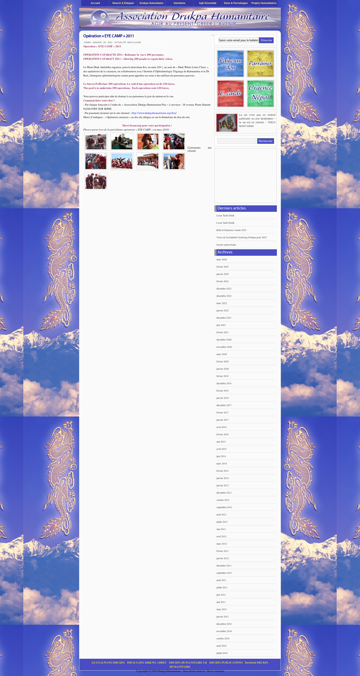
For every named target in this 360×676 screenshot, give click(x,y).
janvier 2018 (222, 397)
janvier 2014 (222, 478)
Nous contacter (215, 671)
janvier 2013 (222, 485)
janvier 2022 (222, 310)
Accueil (95, 3)
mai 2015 (221, 441)
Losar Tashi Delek (225, 215)
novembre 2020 (224, 346)
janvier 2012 (222, 558)
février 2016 (222, 434)
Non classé (134, 42)
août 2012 (221, 514)
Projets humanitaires (264, 3)
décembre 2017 (223, 405)
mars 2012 (221, 543)
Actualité (120, 42)
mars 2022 (221, 303)
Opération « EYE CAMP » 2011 (108, 36)
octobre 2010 (222, 638)
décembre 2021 (223, 317)
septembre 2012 (224, 507)
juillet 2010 (222, 653)
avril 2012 (221, 536)
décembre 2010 (223, 623)
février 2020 (222, 361)
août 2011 (221, 580)
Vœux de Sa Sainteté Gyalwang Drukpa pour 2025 (241, 237)
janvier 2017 (222, 419)
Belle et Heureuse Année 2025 (231, 230)
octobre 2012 (222, 499)
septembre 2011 (224, 572)
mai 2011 (221, 602)
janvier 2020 (222, 368)
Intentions (179, 3)
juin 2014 (221, 456)
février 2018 (222, 390)
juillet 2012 (222, 521)
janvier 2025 (222, 274)
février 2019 (222, 376)
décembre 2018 (223, 383)
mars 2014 (221, 463)
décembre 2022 (223, 295)
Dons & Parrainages (236, 3)
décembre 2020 (223, 339)
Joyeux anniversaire (226, 244)
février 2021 (222, 332)
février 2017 (222, 412)
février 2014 (222, 470)
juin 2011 (221, 594)
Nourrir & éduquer (123, 3)
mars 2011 (221, 609)
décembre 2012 (223, 492)
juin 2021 (221, 325)
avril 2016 (221, 427)
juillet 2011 (222, 587)
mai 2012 (221, 529)
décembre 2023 (223, 288)
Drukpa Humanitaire (152, 3)
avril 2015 (221, 448)
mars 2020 (221, 354)
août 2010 (221, 645)
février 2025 (222, 266)
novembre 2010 (224, 631)
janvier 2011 (222, 616)
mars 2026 (221, 259)
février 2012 (222, 551)
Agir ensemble (207, 3)
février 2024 (222, 281)
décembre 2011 (223, 565)
